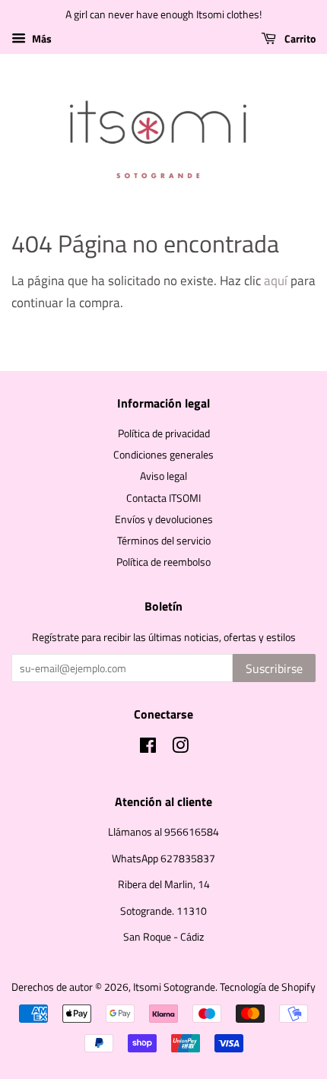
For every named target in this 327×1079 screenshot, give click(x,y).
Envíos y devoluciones (164, 519)
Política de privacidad (164, 433)
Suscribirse (274, 668)
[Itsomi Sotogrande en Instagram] (180, 748)
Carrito (299, 38)
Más (41, 38)
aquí (275, 280)
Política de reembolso (163, 562)
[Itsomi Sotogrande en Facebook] (148, 748)
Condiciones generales (163, 454)
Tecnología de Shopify (268, 987)
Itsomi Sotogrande (174, 987)
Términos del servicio (164, 540)
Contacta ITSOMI (163, 498)
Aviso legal (163, 476)
